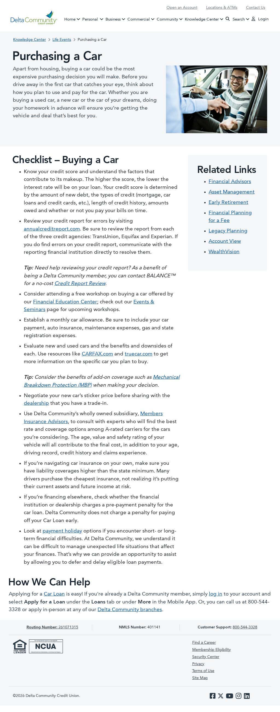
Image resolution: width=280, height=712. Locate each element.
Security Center (205, 657)
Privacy (198, 664)
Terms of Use (203, 671)
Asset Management (232, 192)
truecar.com (138, 354)
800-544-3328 (245, 627)
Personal (93, 19)
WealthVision (224, 252)
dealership (36, 403)
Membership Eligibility (211, 650)
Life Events (61, 40)
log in (215, 594)
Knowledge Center (202, 19)
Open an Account (182, 8)
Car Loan (54, 594)
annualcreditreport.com (52, 229)
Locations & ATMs (221, 8)
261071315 (52, 627)
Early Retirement (228, 202)
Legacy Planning (228, 231)
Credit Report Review (79, 283)
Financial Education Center (65, 302)
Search (238, 19)
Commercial (138, 19)
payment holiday (62, 531)
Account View (225, 241)
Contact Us (255, 8)
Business (113, 19)
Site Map (200, 678)
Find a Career (204, 643)
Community (167, 19)
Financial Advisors (230, 181)
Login (263, 19)
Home (69, 19)
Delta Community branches (130, 610)
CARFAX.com (97, 354)
